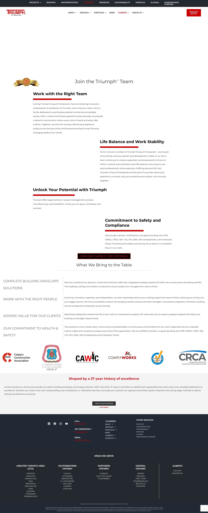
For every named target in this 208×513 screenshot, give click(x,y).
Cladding (89, 2)
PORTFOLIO (99, 13)
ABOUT (71, 13)
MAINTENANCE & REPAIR (171, 3)
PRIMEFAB (104, 2)
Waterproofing (69, 2)
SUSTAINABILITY (122, 2)
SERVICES (84, 13)
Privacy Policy (125, 503)
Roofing (51, 2)
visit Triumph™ (104, 407)
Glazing (154, 2)
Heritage (140, 2)
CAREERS (122, 13)
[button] (35, 2)
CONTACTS (137, 13)
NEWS (112, 13)
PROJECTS (34, 2)
